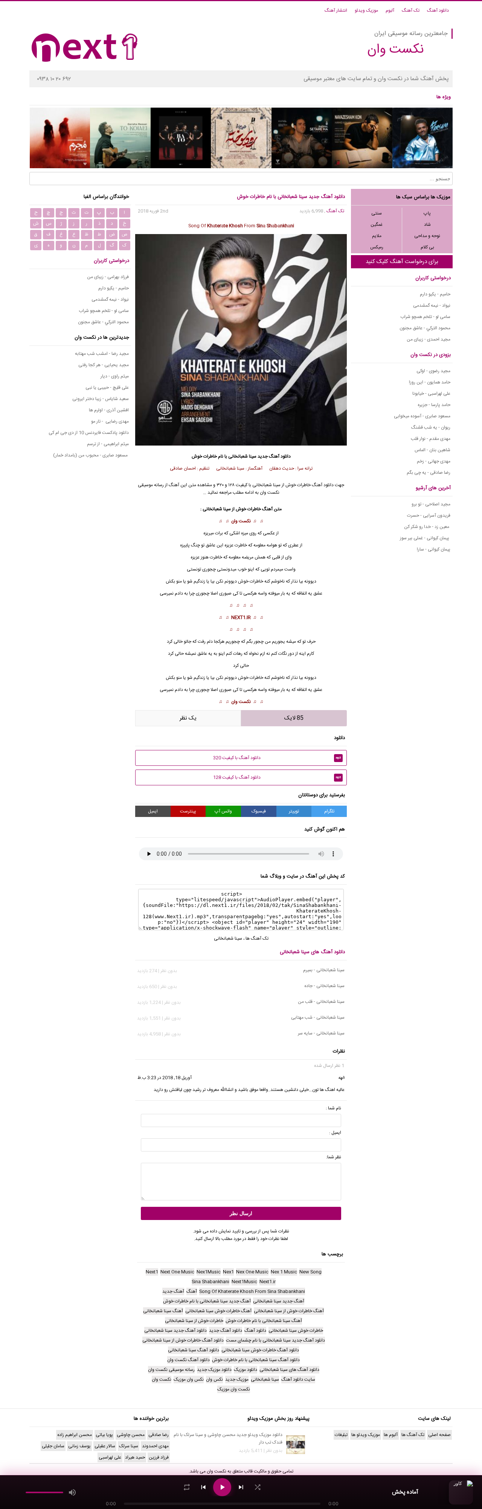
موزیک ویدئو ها (365, 1435)
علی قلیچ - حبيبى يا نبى (107, 387)
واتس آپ (223, 811)
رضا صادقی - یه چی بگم (428, 472)
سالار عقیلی (105, 1446)
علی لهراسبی (110, 1457)
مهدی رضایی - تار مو (110, 421)
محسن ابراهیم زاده (74, 1435)
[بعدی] (241, 1487)
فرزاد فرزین (159, 1457)
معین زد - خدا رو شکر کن (427, 527)
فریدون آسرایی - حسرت (428, 515)
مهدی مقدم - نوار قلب (430, 439)
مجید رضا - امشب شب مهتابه (102, 353)
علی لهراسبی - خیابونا (431, 393)
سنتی (376, 213)
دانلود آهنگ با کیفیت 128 (277, 777)
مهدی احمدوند (155, 1446)
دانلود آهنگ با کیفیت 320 (277, 758)
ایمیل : (335, 1132)
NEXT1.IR (241, 617)
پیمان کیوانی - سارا (433, 549)
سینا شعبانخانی (242, 456)
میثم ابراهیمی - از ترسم (108, 444)
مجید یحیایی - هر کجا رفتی (103, 365)
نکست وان (241, 521)
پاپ (427, 213)
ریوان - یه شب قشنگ (430, 427)
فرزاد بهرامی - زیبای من (108, 277)
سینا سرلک (128, 1446)
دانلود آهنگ (438, 10)
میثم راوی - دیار (115, 376)
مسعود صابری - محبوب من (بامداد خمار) (91, 455)
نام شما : (333, 1108)
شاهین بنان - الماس (432, 450)
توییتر (294, 811)
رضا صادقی (158, 1435)
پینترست (188, 811)
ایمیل (153, 811)
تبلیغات (341, 1435)
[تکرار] (187, 1487)
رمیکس (376, 247)
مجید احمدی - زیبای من (428, 339)
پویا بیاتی (104, 1435)
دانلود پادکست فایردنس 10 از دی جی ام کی (89, 433)
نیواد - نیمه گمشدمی (431, 305)
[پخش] (222, 1487)
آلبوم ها (391, 1435)
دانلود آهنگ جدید (274, 456)
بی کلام (427, 247)
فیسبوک (259, 811)
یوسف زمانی (79, 1446)
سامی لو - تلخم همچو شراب (425, 317)
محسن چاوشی (131, 1435)
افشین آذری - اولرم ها (109, 410)
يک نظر (188, 718)
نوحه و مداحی (427, 236)
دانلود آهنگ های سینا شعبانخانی (312, 952)
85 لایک (294, 718)
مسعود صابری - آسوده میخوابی (422, 416)
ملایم (376, 236)
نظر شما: (333, 1157)
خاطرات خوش (250, 581)
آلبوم (390, 10)
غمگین (377, 224)
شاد (427, 224)
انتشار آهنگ (336, 10)
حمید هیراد (135, 1457)
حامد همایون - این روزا (429, 382)
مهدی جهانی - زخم (433, 461)
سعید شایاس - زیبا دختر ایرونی (100, 399)
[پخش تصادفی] (257, 1487)
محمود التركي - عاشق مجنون (425, 328)
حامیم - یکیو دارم (435, 294)
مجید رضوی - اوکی (433, 371)
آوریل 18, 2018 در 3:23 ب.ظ (164, 1078)
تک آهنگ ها (257, 938)
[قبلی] (203, 1487)
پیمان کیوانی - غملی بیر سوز (425, 538)
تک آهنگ (410, 10)
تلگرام (329, 811)
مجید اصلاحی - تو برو (431, 504)
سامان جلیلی (53, 1446)
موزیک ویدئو (366, 10)
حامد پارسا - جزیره (434, 405)
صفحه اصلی (439, 1435)
